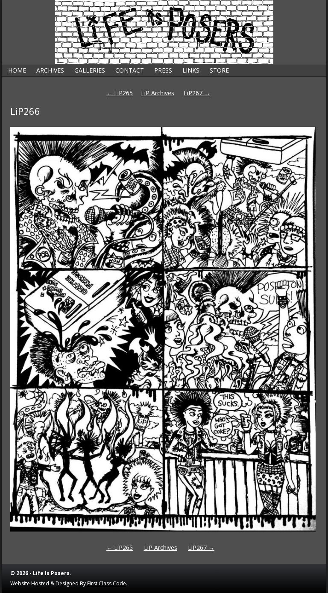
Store (219, 70)
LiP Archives (157, 93)
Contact (129, 70)
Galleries (89, 70)
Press (163, 70)
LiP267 (197, 93)
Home (17, 70)
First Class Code (106, 583)
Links (190, 70)
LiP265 (119, 93)
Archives (50, 70)
